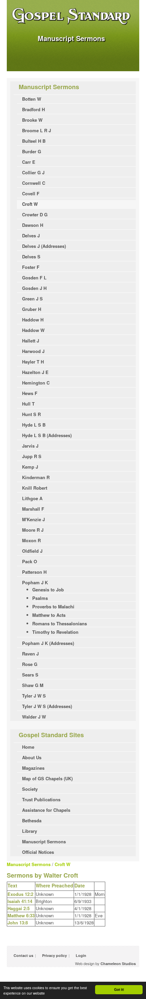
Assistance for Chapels (46, 810)
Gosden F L (34, 277)
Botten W (31, 99)
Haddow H (32, 319)
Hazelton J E (35, 372)
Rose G (29, 664)
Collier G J (33, 172)
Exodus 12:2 (20, 894)
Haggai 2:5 (18, 908)
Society (30, 789)
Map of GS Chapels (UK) (47, 778)
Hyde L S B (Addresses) (47, 435)
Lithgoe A (32, 498)
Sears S (30, 674)
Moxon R (31, 540)
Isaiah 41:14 (19, 901)
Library (29, 831)
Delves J (31, 235)
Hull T (28, 403)
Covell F (30, 193)
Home (28, 747)
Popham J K (35, 582)
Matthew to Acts (49, 615)
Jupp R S (31, 456)
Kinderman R (36, 477)
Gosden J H (34, 288)
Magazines (33, 768)
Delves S (31, 256)
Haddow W (33, 330)
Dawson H (32, 225)
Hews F (29, 393)
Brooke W (32, 120)
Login (81, 955)
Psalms (40, 598)
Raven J (30, 653)
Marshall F (33, 509)
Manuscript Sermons (44, 841)
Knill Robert (34, 488)
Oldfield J (32, 551)
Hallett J (30, 340)
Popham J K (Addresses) (48, 643)
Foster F (30, 267)
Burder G (31, 151)
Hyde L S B (33, 425)
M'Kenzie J (33, 519)
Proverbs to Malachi (53, 606)
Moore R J (32, 530)
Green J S (32, 298)
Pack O (29, 561)
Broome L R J (36, 130)
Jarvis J (30, 446)
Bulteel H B (33, 141)
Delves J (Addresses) (44, 246)
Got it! (119, 989)
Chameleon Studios (118, 963)
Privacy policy (54, 955)
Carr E (28, 162)
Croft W (30, 204)
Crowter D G (35, 214)
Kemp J (30, 467)
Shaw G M (32, 685)
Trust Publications (41, 799)
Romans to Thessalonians (59, 623)
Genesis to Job (48, 589)
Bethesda (31, 820)
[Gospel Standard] (73, 24)
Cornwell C (33, 183)
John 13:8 (17, 922)
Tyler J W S (34, 695)
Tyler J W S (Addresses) (47, 706)
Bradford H (33, 109)
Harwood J (33, 351)
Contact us (23, 955)
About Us (31, 757)
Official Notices (38, 852)
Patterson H (34, 572)
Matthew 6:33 (21, 915)
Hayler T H (33, 361)
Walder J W (34, 716)
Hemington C (36, 382)
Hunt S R (31, 414)
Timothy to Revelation (55, 632)
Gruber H (31, 309)
